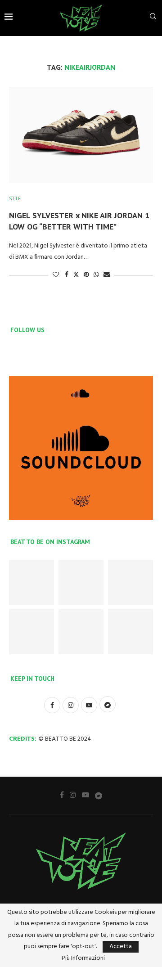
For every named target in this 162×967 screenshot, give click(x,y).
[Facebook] (62, 794)
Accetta (120, 946)
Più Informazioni (83, 958)
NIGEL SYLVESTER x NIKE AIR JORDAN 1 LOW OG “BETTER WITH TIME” (79, 220)
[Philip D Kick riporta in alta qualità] (31, 582)
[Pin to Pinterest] (86, 275)
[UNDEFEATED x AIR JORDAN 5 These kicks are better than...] (81, 632)
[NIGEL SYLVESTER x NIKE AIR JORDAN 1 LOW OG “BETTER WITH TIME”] (81, 135)
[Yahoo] (98, 795)
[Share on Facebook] (66, 275)
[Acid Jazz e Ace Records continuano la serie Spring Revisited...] (130, 632)
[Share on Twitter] (76, 275)
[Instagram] (73, 794)
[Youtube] (85, 794)
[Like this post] (56, 275)
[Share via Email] (107, 275)
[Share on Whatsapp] (96, 275)
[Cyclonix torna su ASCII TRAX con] (81, 582)
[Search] (153, 18)
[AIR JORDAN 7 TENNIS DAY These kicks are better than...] (130, 582)
